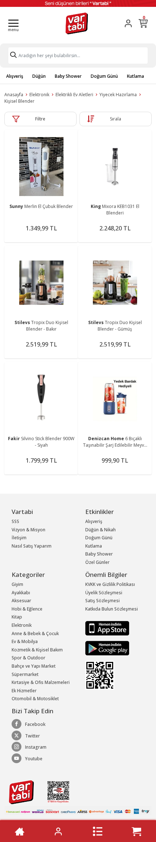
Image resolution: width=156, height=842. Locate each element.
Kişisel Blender (19, 101)
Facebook (35, 724)
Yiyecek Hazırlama (118, 95)
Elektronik (39, 95)
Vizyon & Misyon (28, 530)
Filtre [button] (40, 119)
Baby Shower (68, 76)
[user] (128, 23)
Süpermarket (25, 674)
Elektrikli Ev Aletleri (74, 95)
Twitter (32, 736)
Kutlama (135, 76)
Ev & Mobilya (25, 641)
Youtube (33, 759)
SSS (15, 521)
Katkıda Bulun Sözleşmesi (111, 609)
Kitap (17, 617)
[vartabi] (76, 23)
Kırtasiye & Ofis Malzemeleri (41, 682)
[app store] (107, 628)
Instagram (35, 747)
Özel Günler (97, 562)
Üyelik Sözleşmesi (103, 593)
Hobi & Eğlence (27, 609)
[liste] (97, 831)
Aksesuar (21, 601)
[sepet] (136, 831)
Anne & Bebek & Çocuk (35, 633)
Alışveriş (14, 76)
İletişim (19, 538)
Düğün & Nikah (100, 530)
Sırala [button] (115, 119)
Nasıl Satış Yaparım (32, 546)
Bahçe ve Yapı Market (34, 666)
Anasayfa (13, 95)
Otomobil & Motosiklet (35, 699)
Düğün (39, 76)
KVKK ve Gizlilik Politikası (110, 584)
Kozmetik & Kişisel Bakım (37, 650)
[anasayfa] (19, 831)
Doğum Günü (104, 76)
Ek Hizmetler (24, 691)
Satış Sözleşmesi (102, 601)
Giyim (17, 584)
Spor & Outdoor (28, 658)
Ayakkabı (21, 593)
